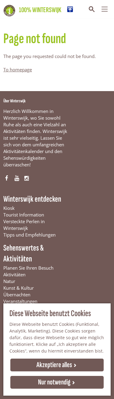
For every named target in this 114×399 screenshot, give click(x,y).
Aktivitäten (14, 274)
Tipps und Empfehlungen (29, 235)
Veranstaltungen (20, 301)
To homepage (17, 69)
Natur (9, 281)
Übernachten (16, 295)
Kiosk (9, 208)
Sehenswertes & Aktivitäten (23, 253)
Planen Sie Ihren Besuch (28, 268)
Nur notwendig (54, 382)
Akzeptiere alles (54, 365)
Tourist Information (23, 215)
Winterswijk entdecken (32, 199)
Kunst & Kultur (18, 288)
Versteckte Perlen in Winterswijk (24, 224)
